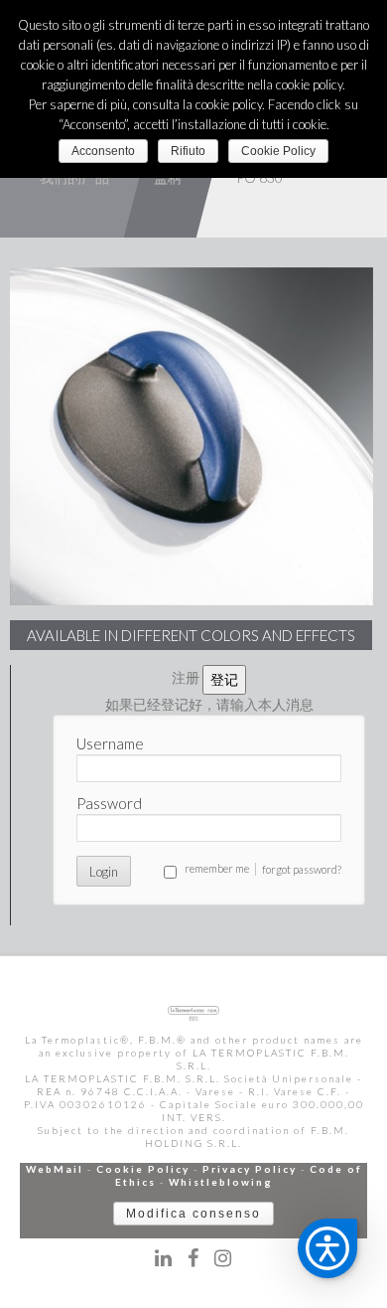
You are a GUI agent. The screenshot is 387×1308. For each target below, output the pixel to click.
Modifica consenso (193, 1214)
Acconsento (103, 151)
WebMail (54, 1169)
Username (110, 743)
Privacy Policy (249, 1169)
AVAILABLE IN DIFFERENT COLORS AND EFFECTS (191, 635)
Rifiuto (188, 151)
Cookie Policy (143, 1169)
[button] (327, 1248)
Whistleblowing (221, 1182)
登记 (224, 679)
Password (109, 803)
